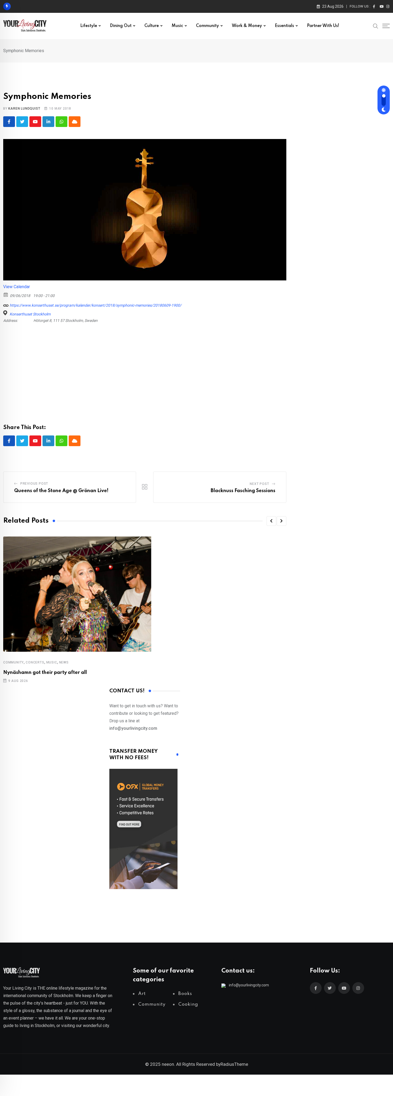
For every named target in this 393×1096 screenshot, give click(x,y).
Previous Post (34, 483)
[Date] (6, 294)
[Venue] (6, 312)
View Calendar (16, 286)
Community (207, 26)
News (64, 662)
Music (177, 26)
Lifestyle (88, 26)
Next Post (259, 484)
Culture (151, 26)
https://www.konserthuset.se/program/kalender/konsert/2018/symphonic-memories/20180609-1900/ (95, 305)
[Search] (375, 25)
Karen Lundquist (24, 108)
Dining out (121, 26)
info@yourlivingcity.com (249, 985)
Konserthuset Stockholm (30, 314)
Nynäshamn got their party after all (45, 672)
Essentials (284, 26)
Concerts (35, 662)
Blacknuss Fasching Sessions (243, 490)
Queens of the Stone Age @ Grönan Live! (61, 490)
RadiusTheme (234, 1064)
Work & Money (247, 26)
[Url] (6, 304)
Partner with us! (323, 26)
